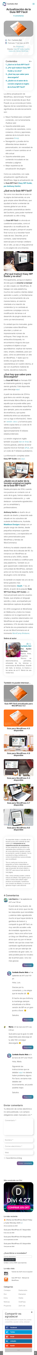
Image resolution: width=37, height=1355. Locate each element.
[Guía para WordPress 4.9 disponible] (18, 742)
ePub (27, 448)
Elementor (22, 1294)
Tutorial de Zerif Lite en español (22, 1272)
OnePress (22, 1302)
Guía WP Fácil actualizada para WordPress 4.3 (18, 705)
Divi (5, 1294)
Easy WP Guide (19, 49)
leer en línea (24, 442)
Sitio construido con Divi (13, 1180)
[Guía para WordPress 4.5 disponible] (18, 718)
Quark (19, 586)
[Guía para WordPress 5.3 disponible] (18, 767)
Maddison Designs (12, 524)
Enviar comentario (25, 1163)
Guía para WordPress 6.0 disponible (18, 829)
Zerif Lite (22, 1306)
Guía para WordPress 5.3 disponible (18, 779)
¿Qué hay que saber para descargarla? (18, 75)
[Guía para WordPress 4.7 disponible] (18, 792)
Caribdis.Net (26, 646)
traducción (12, 51)
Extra (6, 1298)
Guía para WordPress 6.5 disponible (17, 1243)
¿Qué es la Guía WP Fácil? (18, 64)
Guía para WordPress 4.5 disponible (18, 729)
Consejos (7, 1290)
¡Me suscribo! (10, 1260)
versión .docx (11, 422)
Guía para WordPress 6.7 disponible (17, 1230)
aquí (18, 389)
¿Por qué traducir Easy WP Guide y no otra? (19, 69)
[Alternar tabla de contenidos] (29, 61)
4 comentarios (18, 16)
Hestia (21, 1298)
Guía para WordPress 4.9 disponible (18, 754)
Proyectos (20, 47)
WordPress (24, 51)
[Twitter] (30, 644)
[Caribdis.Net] (13, 657)
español (26, 49)
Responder (28, 965)
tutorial (18, 51)
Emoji (16, 138)
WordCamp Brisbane (20, 633)
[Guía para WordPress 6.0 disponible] (18, 817)
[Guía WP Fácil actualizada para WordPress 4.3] (18, 693)
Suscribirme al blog (14, 1158)
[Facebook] (27, 644)
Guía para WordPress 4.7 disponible (18, 804)
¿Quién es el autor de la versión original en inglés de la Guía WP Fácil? (18, 84)
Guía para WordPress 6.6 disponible (17, 1237)
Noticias (7, 1302)
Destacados (23, 1290)
